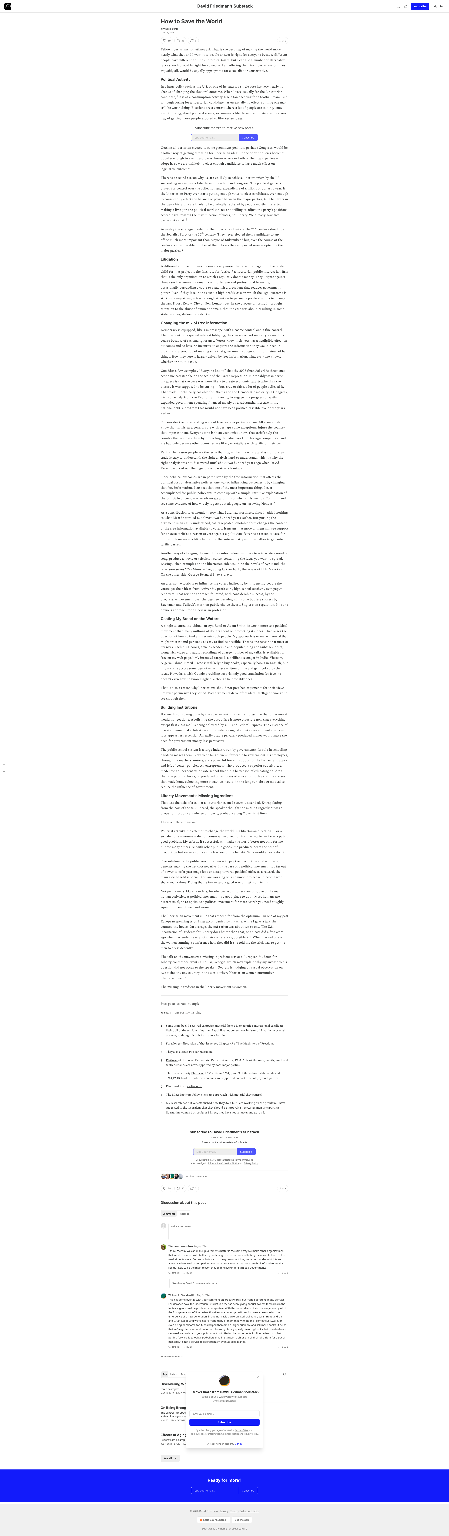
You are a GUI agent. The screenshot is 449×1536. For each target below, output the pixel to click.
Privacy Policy (251, 1433)
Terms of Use (241, 1430)
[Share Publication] (405, 6)
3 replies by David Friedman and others (194, 1283)
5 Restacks (201, 1176)
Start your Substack (215, 1519)
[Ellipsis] (286, 1246)
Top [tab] (165, 1374)
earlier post (194, 1086)
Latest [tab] (173, 1374)
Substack (267, 647)
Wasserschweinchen (180, 1246)
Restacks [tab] (184, 1213)
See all (167, 1458)
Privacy (224, 1511)
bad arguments (251, 687)
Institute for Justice (216, 271)
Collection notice (249, 1511)
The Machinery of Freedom (255, 1043)
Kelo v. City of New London (203, 303)
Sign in (438, 6)
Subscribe (420, 6)
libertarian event (219, 802)
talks (257, 652)
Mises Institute (182, 1094)
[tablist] (176, 1213)
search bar (171, 1012)
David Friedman (169, 29)
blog (250, 647)
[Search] (398, 6)
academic (220, 647)
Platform (172, 1060)
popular (239, 647)
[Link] (156, 79)
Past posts (168, 1003)
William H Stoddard (180, 1295)
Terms (233, 1511)
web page (184, 657)
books (194, 647)
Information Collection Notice (223, 1433)
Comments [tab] (169, 1213)
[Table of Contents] (3, 768)
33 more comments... (173, 1356)
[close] (258, 1376)
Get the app (242, 1519)
